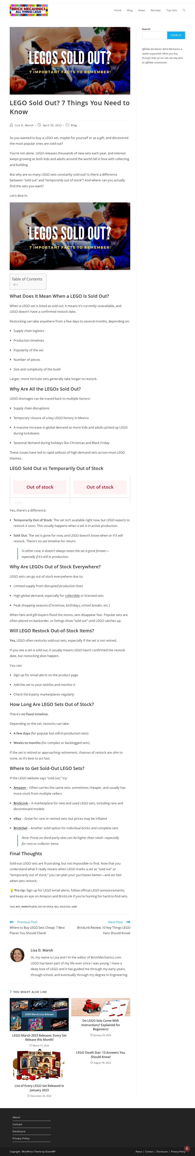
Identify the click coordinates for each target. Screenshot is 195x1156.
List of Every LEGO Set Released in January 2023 (39, 1088)
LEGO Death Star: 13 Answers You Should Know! (100, 1054)
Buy (18, 906)
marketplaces (29, 906)
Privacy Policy (21, 1138)
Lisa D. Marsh (24, 125)
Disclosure (19, 1131)
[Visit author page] (17, 954)
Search (146, 29)
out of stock (45, 906)
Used (74, 906)
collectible (72, 595)
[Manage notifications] (187, 1149)
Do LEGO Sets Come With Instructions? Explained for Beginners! (100, 1025)
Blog (74, 125)
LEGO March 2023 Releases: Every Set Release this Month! (39, 1037)
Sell (56, 906)
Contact (17, 1124)
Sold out (65, 906)
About (16, 1117)
